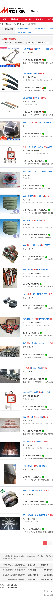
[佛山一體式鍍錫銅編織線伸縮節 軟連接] (10, 523)
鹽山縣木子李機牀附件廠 (31, 284)
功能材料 (30, 249)
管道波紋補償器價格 (24, 32)
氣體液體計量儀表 (33, 151)
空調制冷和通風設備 (34, 273)
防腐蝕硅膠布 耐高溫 (36, 196)
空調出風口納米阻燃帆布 (35, 466)
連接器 (29, 421)
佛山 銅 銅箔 (35, 417)
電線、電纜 (31, 102)
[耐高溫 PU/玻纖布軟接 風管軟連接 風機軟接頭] (10, 499)
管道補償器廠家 (33, 575)
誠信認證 (19, 43)
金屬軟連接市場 (19, 24)
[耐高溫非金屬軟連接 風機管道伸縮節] (10, 131)
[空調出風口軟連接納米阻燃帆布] (10, 474)
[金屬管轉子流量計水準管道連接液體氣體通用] (10, 155)
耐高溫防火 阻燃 (34, 220)
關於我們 (47, 591)
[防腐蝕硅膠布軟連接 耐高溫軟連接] (10, 204)
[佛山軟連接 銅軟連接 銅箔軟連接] (10, 425)
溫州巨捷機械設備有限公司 (32, 60)
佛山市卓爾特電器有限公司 (32, 431)
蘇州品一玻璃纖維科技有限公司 (33, 256)
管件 (28, 126)
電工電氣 (39, 19)
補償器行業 (31, 580)
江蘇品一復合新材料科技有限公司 (34, 502)
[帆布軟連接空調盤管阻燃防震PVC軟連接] (10, 351)
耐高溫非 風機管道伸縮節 (37, 122)
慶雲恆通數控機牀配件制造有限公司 (35, 210)
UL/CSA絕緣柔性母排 (33, 73)
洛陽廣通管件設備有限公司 (32, 186)
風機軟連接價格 (40, 29)
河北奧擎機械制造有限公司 (32, 134)
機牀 (28, 200)
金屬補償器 (44, 565)
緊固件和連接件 (32, 77)
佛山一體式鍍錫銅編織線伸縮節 (38, 515)
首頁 (4, 19)
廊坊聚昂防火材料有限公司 (32, 477)
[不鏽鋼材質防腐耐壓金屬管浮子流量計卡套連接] (10, 400)
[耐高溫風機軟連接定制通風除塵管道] (10, 278)
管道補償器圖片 (33, 570)
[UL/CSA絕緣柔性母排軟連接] (10, 81)
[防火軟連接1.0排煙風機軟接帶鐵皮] (10, 253)
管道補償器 (31, 565)
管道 (28, 175)
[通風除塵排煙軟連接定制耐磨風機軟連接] (10, 327)
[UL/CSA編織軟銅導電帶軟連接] (10, 106)
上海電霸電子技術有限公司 (32, 88)
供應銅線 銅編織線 (35, 441)
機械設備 (14, 19)
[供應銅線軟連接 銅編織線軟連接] (10, 449)
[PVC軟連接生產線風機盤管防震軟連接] (10, 302)
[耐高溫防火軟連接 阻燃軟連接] (10, 229)
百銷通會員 (7, 43)
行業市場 (34, 11)
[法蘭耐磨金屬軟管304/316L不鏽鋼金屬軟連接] (10, 57)
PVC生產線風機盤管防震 (37, 294)
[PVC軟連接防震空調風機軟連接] (10, 376)
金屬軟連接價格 (11, 585)
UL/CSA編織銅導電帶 (34, 98)
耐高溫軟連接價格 (23, 29)
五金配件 (30, 53)
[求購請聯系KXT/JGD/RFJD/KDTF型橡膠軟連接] (10, 180)
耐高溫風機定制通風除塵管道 (37, 269)
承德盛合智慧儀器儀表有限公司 (33, 161)
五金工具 (27, 19)
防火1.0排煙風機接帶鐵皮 (36, 245)
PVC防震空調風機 (35, 368)
